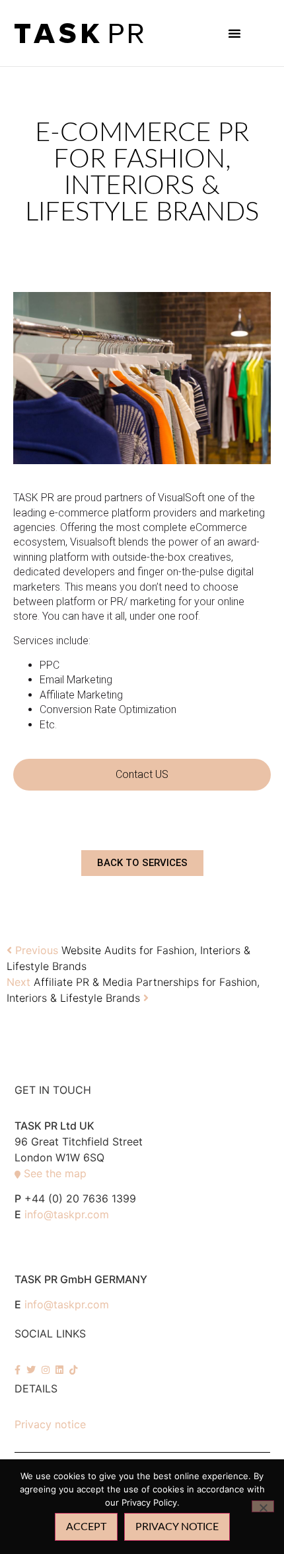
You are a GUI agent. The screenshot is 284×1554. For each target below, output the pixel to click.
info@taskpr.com (66, 1214)
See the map (55, 1173)
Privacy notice (50, 1424)
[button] (234, 33)
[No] (263, 1506)
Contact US (142, 774)
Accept (86, 1527)
